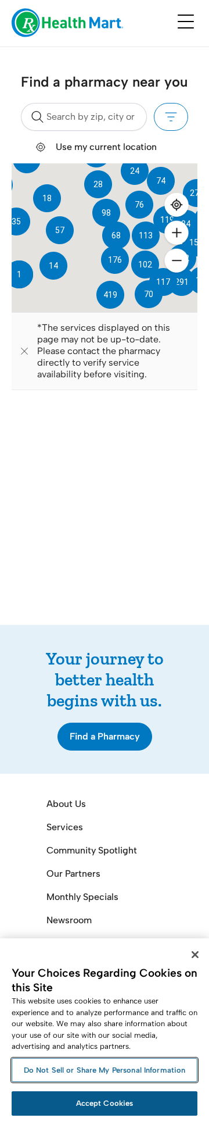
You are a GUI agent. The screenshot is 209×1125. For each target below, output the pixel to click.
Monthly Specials (82, 896)
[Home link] (68, 23)
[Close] (195, 954)
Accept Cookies (105, 1103)
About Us (66, 803)
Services (64, 827)
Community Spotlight (91, 850)
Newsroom (69, 920)
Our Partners (73, 873)
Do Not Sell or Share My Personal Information (105, 1070)
